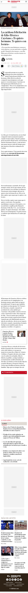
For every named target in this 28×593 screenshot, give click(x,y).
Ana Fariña (9, 59)
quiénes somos (9, 582)
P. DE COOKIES (9, 585)
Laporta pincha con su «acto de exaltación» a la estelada (12, 461)
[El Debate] (14, 1)
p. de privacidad (20, 584)
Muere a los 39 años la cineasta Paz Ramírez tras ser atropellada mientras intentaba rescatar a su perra (14, 428)
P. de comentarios (18, 585)
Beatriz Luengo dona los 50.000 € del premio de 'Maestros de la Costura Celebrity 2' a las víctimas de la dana (7, 537)
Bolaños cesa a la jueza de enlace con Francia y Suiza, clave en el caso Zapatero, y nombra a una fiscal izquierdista (14, 453)
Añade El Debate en (16, 66)
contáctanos (18, 582)
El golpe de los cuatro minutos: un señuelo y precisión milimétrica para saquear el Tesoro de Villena (14, 436)
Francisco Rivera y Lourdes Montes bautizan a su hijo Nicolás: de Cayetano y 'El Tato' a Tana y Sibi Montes (9, 336)
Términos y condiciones (9, 584)
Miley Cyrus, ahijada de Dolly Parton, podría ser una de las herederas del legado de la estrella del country (21, 551)
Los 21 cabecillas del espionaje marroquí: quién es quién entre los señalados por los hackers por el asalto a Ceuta (15, 444)
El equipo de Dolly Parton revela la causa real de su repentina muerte (20, 565)
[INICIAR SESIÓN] (26, 2)
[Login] (26, 2)
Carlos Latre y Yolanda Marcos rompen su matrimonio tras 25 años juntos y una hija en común (7, 563)
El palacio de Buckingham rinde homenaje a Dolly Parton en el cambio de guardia (20, 536)
